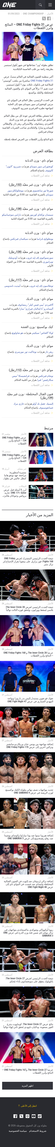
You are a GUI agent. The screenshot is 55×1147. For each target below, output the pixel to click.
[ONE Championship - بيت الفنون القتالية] (9, 5)
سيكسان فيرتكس (19, 238)
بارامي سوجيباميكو (11, 214)
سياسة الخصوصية (18, 1130)
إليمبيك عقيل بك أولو (43, 403)
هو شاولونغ (17, 332)
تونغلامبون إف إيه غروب (41, 285)
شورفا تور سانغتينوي (42, 190)
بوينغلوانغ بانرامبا (45, 238)
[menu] (50, 5)
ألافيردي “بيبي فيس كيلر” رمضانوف (35, 304)
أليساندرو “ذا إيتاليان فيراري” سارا (36, 308)
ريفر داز (49, 351)
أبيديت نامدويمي (12, 285)
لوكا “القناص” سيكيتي (42, 332)
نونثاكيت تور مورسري (26, 351)
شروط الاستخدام (37, 1130)
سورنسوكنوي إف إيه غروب (39, 257)
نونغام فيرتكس (45, 375)
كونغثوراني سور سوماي (41, 166)
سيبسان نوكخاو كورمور (41, 214)
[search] (40, 5)
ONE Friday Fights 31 (42, 80)
